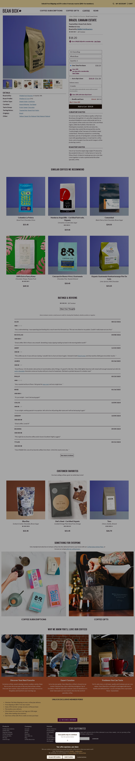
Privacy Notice (72, 753)
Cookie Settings (81, 757)
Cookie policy (78, 751)
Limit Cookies (68, 757)
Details (72, 751)
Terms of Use (82, 753)
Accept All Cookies (55, 757)
